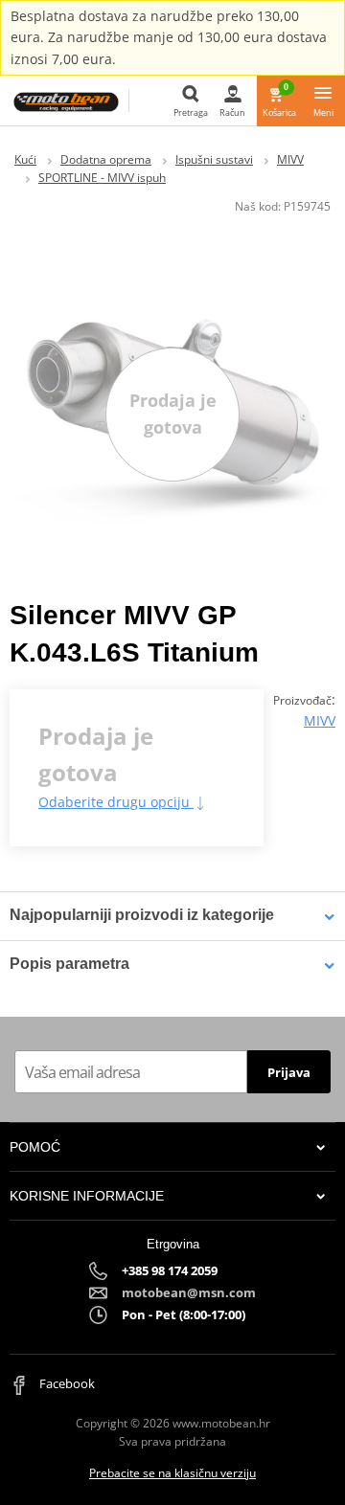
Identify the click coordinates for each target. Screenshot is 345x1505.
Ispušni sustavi (214, 159)
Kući (25, 159)
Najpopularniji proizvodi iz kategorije (142, 915)
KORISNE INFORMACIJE (87, 1195)
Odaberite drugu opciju (116, 802)
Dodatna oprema (105, 159)
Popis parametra (69, 963)
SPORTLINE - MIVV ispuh (102, 177)
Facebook (65, 1383)
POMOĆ (35, 1147)
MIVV (290, 159)
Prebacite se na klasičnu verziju (172, 1473)
